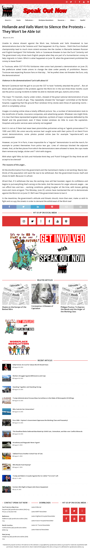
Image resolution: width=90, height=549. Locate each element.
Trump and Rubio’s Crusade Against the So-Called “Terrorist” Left (35, 476)
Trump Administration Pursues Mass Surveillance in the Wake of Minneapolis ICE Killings (43, 398)
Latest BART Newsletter (39, 512)
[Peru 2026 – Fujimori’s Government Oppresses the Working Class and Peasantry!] (6, 422)
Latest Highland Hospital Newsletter (43, 516)
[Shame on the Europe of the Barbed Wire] (15, 294)
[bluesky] (75, 2)
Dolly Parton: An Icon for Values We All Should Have (30, 365)
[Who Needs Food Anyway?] (6, 467)
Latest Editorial (36, 507)
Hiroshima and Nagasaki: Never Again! (26, 442)
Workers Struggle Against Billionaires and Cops (29, 376)
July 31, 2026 (17, 478)
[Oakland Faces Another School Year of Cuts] (6, 456)
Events (19, 20)
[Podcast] (88, 2)
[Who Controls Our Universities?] (6, 411)
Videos (72, 20)
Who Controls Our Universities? (23, 409)
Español (82, 20)
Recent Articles (45, 360)
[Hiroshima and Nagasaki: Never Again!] (6, 445)
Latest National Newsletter (40, 530)
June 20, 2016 (9, 38)
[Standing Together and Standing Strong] (6, 389)
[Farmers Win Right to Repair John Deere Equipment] (6, 489)
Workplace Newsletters (46, 20)
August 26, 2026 (18, 389)
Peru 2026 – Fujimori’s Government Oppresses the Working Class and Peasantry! (40, 420)
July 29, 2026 (17, 489)
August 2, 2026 (18, 467)
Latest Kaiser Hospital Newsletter (42, 521)
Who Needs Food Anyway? (22, 465)
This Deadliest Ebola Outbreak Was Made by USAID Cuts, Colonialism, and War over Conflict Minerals (47, 431)
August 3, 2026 (18, 456)
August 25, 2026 (18, 411)
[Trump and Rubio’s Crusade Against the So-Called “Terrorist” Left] (6, 478)
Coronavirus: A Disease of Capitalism (42, 307)
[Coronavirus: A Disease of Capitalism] (44, 294)
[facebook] (79, 2)
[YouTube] (84, 2)
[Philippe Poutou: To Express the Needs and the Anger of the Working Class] (74, 294)
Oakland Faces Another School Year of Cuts (28, 454)
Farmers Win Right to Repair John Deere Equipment (30, 487)
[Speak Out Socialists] (45, 17)
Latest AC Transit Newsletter (40, 525)
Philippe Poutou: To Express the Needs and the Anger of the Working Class (73, 309)
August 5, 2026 (18, 445)
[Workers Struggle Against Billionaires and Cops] (6, 378)
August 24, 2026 (18, 434)
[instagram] (67, 2)
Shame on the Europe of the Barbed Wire (14, 308)
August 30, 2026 (18, 367)
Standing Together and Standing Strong (27, 387)
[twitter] (71, 2)
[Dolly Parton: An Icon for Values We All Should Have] (6, 367)
